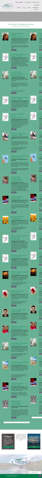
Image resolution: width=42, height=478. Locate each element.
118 (24, 422)
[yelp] (22, 468)
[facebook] (20, 468)
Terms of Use (12, 476)
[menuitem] (19, 7)
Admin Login (15, 476)
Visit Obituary (14, 67)
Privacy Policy (8, 476)
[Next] (29, 422)
